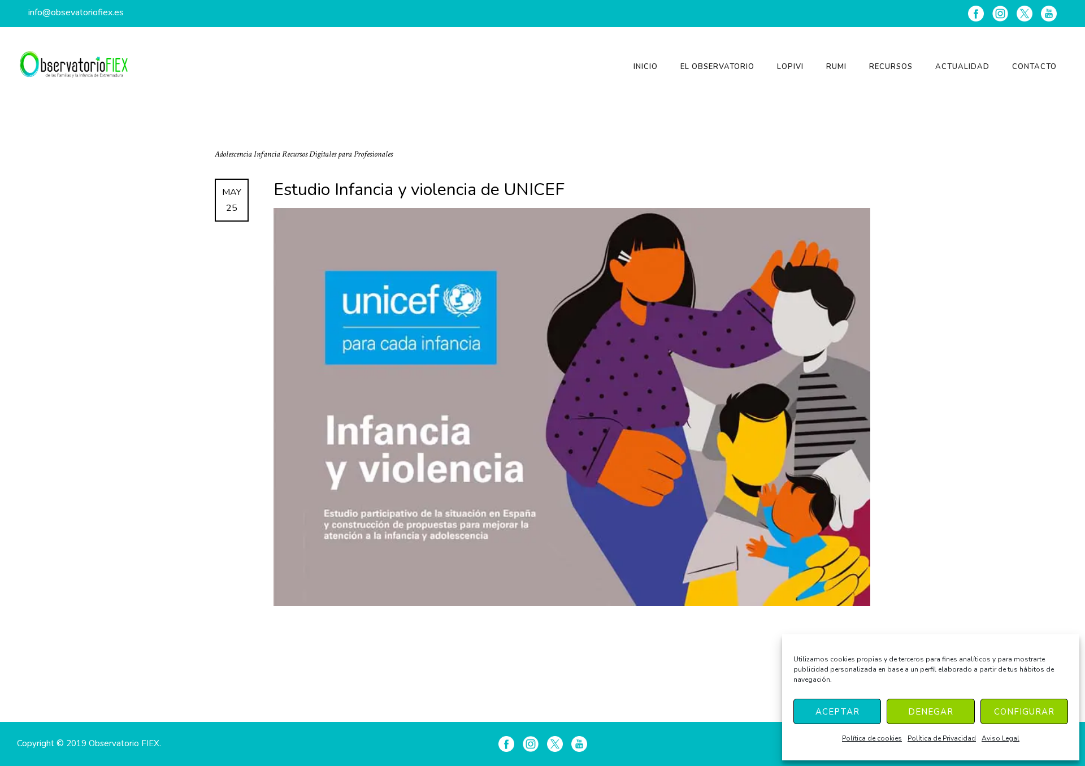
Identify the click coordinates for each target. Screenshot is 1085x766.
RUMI (836, 67)
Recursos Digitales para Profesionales (337, 154)
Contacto (1034, 67)
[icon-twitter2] (1024, 13)
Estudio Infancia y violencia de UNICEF (419, 190)
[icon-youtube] (1049, 13)
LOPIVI (790, 67)
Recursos (891, 67)
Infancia (268, 154)
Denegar (930, 711)
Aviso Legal (1000, 738)
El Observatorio (717, 67)
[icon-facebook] (976, 13)
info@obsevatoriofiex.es (76, 12)
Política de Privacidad (942, 738)
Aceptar (837, 711)
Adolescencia (234, 154)
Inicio (645, 67)
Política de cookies (872, 738)
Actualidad (962, 67)
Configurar (1024, 711)
